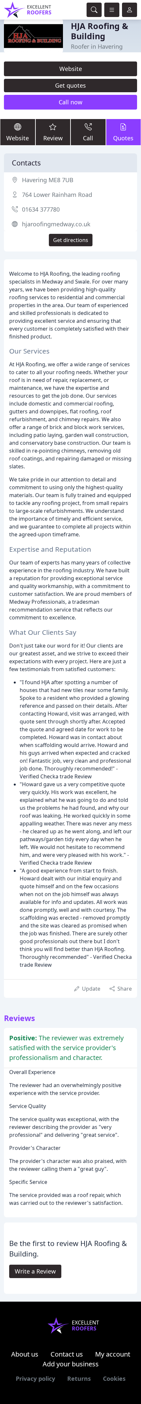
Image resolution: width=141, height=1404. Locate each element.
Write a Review (35, 1271)
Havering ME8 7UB (47, 180)
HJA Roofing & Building (99, 30)
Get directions (70, 240)
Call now (70, 102)
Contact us (66, 1354)
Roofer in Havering (97, 46)
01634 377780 (41, 209)
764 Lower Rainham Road (57, 195)
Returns (79, 1378)
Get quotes (70, 85)
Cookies (114, 1378)
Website (70, 69)
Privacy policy (35, 1378)
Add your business (71, 1364)
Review (53, 138)
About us (24, 1354)
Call (88, 138)
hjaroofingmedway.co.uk (56, 224)
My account (112, 1354)
